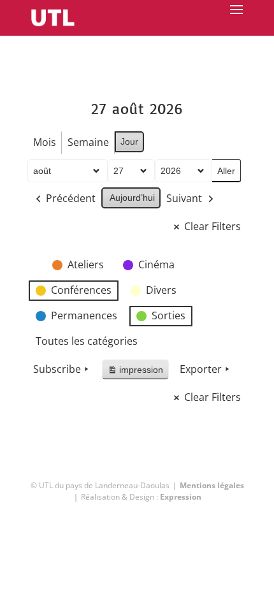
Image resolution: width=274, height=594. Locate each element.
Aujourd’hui (132, 197)
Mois (44, 142)
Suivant (184, 198)
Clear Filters (212, 226)
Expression (180, 496)
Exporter (201, 369)
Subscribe (57, 369)
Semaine (88, 142)
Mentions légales (212, 485)
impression (135, 372)
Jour (129, 141)
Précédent (71, 198)
